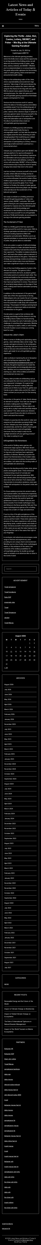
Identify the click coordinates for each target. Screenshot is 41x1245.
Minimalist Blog (27, 1240)
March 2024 (8, 809)
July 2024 (7, 789)
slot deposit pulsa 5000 (12, 1095)
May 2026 (7, 699)
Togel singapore (10, 587)
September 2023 (10, 838)
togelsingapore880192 (21, 53)
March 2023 (8, 868)
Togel (6, 607)
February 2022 (9, 933)
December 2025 (10, 724)
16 (34, 652)
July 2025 (7, 729)
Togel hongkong (10, 592)
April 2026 (7, 704)
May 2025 (7, 739)
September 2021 (10, 958)
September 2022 (10, 898)
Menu (37, 26)
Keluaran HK (8, 1049)
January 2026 (9, 719)
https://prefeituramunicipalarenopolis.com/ (19, 362)
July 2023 (7, 848)
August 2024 (8, 784)
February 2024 (9, 814)
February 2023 (9, 873)
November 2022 (10, 888)
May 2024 (7, 799)
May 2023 (7, 858)
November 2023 (10, 828)
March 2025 (8, 749)
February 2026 (9, 714)
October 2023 (9, 833)
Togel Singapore (10, 613)
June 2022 (8, 913)
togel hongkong (7, 1224)
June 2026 (8, 694)
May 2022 (7, 918)
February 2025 (9, 754)
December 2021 (10, 943)
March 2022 (8, 928)
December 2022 (10, 883)
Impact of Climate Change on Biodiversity (19, 1009)
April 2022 (7, 923)
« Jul (6, 668)
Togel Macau (9, 623)
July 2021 (7, 968)
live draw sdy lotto (10, 1208)
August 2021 (8, 963)
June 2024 (8, 794)
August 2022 (8, 903)
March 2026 (8, 709)
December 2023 (10, 824)
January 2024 (9, 819)
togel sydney (8, 1203)
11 (11, 652)
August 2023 (8, 843)
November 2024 (10, 769)
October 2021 (9, 953)
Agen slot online (10, 1059)
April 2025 (7, 744)
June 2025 (8, 734)
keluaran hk (6, 1228)
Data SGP (7, 597)
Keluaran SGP (9, 1054)
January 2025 (9, 759)
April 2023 (7, 863)
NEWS (6, 984)
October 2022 (9, 893)
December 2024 (10, 764)
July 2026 (7, 690)
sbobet (6, 618)
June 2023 (8, 853)
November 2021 (10, 948)
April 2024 (7, 804)
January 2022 (9, 938)
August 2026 (8, 685)
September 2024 (10, 779)
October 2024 (9, 774)
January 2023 (9, 878)
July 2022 (7, 908)
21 (25, 656)
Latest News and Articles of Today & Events (20, 9)
